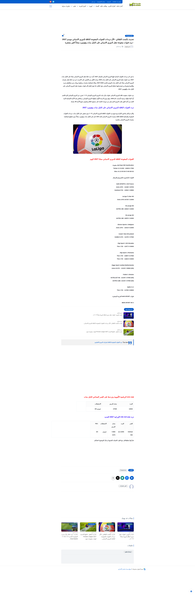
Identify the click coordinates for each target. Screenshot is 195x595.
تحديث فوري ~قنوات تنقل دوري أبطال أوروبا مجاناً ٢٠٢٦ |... (107, 315)
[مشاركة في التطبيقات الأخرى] (113, 478)
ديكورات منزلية (66, 6)
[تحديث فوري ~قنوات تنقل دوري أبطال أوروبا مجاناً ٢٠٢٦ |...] (128, 315)
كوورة (90, 6)
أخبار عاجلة (120, 6)
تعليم (74, 6)
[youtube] (51, 2)
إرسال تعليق (128, 551)
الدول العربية (82, 6)
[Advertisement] (97, 23)
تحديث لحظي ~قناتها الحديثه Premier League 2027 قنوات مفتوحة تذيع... (104, 331)
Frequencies (129, 35)
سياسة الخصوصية (101, 1)
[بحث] (51, 6)
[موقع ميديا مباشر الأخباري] (135, 4)
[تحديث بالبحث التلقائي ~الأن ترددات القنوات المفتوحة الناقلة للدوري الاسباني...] (128, 324)
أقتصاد (97, 6)
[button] (127, 478)
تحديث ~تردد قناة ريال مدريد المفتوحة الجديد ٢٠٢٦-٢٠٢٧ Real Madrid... (69, 537)
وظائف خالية (103, 6)
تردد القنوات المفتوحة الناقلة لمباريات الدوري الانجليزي (108, 342)
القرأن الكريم (111, 6)
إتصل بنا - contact (117, 1)
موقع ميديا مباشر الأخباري (124, 569)
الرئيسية (109, 1)
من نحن (93, 1)
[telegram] (53, 2)
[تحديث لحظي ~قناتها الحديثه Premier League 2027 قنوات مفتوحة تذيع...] (128, 332)
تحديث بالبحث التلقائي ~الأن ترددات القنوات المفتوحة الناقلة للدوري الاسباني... (102, 323)
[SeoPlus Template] (144, 569)
